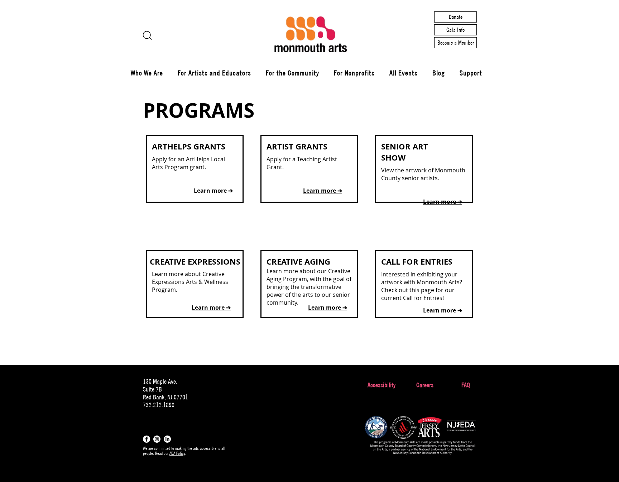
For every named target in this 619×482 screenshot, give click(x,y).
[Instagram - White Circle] (156, 439)
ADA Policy (177, 453)
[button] (147, 73)
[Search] (147, 35)
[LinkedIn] (167, 439)
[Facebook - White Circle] (146, 439)
